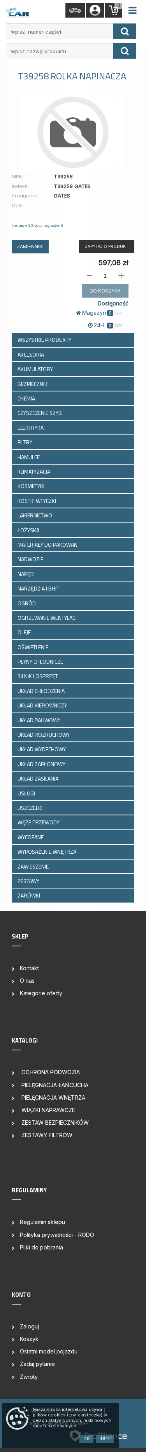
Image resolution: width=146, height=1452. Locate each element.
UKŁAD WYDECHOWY (42, 749)
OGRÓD (27, 603)
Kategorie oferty (41, 993)
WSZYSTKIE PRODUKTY (44, 340)
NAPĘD (26, 574)
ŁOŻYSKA (29, 530)
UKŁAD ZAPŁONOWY (42, 764)
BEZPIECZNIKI (34, 384)
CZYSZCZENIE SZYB (40, 413)
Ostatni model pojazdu (48, 1351)
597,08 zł (113, 262)
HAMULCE (29, 457)
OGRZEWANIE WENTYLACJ (48, 618)
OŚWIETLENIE (33, 647)
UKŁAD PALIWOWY (40, 720)
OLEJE (25, 632)
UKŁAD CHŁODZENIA (42, 691)
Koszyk (29, 1338)
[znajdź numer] (124, 31)
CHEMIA (27, 398)
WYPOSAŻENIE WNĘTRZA (47, 851)
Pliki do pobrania (41, 1247)
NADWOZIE (31, 559)
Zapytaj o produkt (106, 246)
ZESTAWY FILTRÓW (46, 1135)
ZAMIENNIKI (30, 246)
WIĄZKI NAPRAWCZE (47, 1110)
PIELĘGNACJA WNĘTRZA (52, 1097)
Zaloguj (29, 1326)
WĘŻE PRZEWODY (39, 822)
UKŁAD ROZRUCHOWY (44, 734)
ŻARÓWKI (29, 895)
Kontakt (29, 968)
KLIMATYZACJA (34, 471)
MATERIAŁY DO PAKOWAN (48, 544)
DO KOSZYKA (105, 291)
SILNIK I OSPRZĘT (38, 676)
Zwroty (29, 1376)
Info (105, 1438)
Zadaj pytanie (37, 1363)
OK (86, 1438)
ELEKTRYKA (31, 428)
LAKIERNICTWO (35, 515)
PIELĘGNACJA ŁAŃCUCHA (54, 1085)
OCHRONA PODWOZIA (50, 1072)
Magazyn (97, 312)
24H (103, 325)
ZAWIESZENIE (34, 866)
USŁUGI (27, 793)
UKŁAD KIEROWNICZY (43, 705)
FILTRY (25, 442)
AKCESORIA (31, 354)
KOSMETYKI (32, 486)
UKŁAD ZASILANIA (39, 778)
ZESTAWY (29, 881)
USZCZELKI (31, 808)
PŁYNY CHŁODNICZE (41, 661)
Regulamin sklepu (42, 1222)
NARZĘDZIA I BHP (39, 588)
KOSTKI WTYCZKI (37, 501)
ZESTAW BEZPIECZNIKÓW (54, 1122)
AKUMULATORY (36, 369)
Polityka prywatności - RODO (57, 1234)
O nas (27, 980)
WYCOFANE (31, 837)
